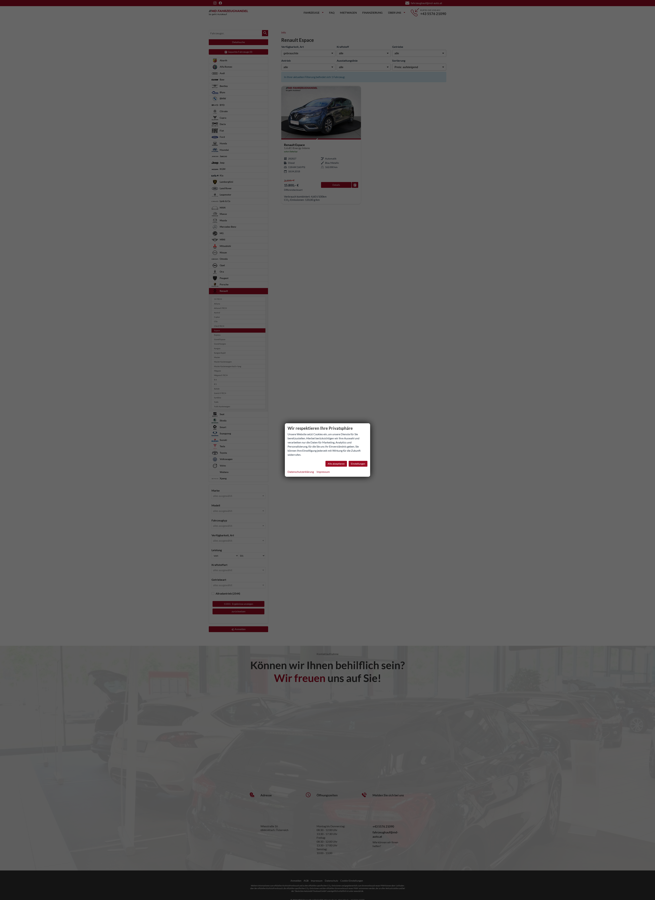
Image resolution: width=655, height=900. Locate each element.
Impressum (323, 471)
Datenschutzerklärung (301, 471)
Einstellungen (358, 463)
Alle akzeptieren (336, 463)
